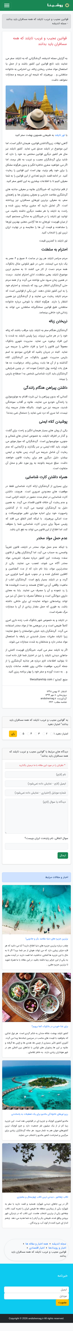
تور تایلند (60, 135)
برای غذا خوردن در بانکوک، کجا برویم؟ (50, 1026)
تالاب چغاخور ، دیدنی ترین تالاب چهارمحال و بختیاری (42, 1197)
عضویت (62, 1302)
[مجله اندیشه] (58, 5)
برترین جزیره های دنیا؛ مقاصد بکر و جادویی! (47, 939)
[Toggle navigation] (7, 5)
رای (13, 734)
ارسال (63, 855)
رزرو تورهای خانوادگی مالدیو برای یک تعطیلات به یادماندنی (39, 1114)
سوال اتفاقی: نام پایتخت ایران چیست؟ (46, 838)
